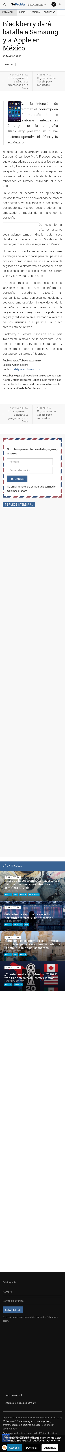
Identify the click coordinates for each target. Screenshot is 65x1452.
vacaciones (34, 894)
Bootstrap (7, 1433)
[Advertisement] (32, 648)
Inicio (22, 12)
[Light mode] (53, 4)
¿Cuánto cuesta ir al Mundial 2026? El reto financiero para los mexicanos (31, 976)
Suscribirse (17, 479)
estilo (23, 894)
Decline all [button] (32, 1447)
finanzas (18, 924)
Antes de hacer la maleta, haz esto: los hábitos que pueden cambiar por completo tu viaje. (31, 884)
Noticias (35, 12)
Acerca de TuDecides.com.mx (20, 1403)
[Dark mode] (60, 4)
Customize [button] (50, 1447)
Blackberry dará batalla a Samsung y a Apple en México (30, 35)
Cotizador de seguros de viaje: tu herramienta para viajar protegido (28, 916)
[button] (53, 875)
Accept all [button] (14, 1447)
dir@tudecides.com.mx (27, 369)
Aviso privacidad (13, 1395)
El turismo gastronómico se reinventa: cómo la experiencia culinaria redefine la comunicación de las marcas (32, 944)
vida (15, 894)
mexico (8, 985)
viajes (8, 894)
